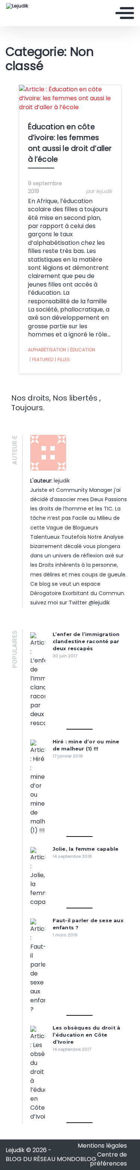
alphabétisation (47, 350)
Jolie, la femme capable (86, 849)
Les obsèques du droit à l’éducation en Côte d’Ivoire (87, 1035)
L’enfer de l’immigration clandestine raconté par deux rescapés (86, 641)
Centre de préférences (108, 1159)
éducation (81, 350)
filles (62, 359)
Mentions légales (102, 1145)
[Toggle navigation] (124, 13)
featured (41, 359)
